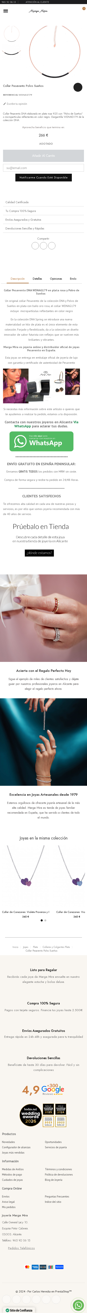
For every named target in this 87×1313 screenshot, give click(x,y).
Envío (73, 279)
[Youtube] (46, 1299)
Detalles (37, 279)
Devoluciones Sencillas (43, 1058)
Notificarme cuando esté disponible (44, 177)
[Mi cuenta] (75, 11)
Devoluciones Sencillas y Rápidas (24, 228)
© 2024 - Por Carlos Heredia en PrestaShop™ (44, 1291)
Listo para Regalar (43, 970)
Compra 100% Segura (43, 1003)
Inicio (15, 947)
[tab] (43, 202)
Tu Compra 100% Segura (20, 211)
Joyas (25, 947)
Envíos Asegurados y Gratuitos (23, 220)
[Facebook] (35, 245)
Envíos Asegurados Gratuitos (43, 1030)
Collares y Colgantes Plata (56, 947)
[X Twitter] (43, 245)
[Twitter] (16, 1299)
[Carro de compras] (81, 11)
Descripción (18, 279)
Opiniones (56, 279)
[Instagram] (36, 1299)
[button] (68, 11)
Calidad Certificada (17, 202)
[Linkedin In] (56, 1299)
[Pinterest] (51, 245)
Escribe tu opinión (15, 104)
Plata (35, 947)
